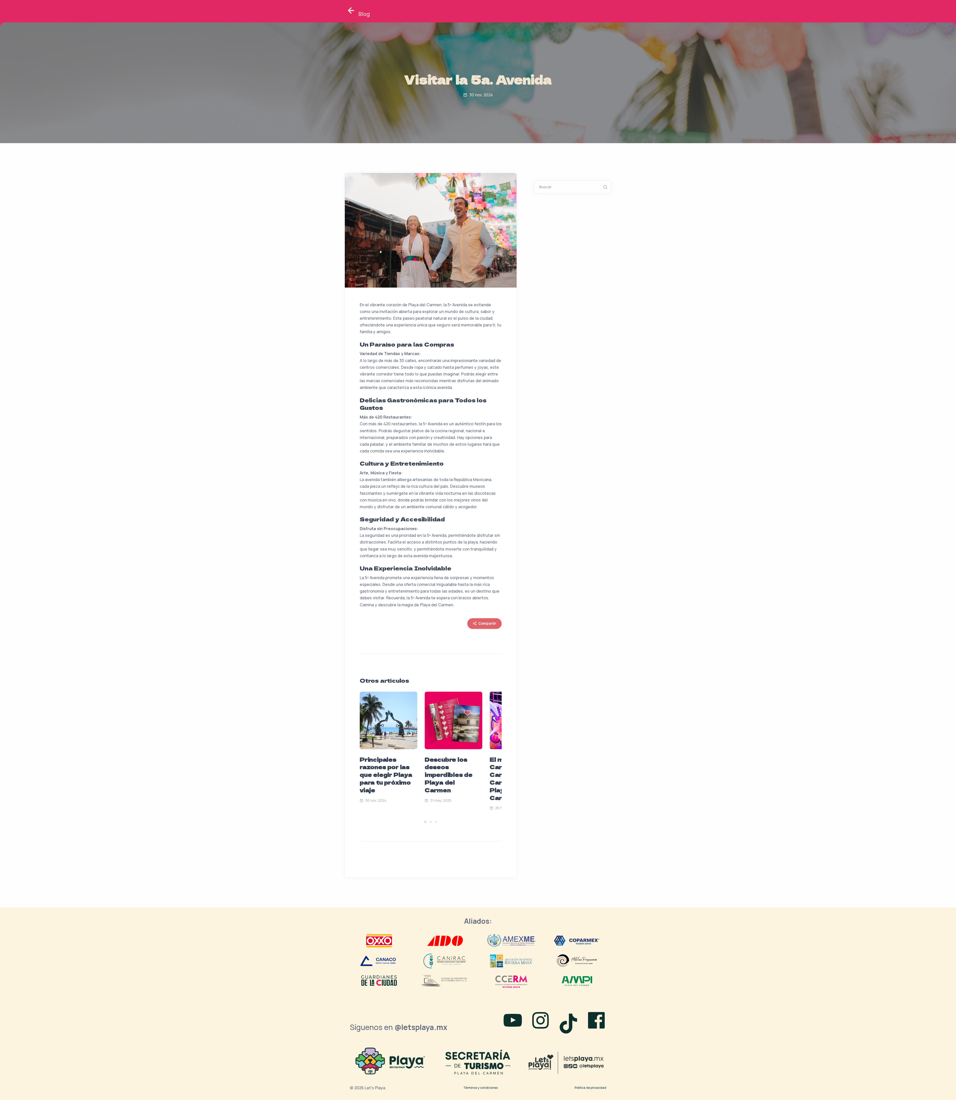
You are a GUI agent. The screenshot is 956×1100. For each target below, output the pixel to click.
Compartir (487, 623)
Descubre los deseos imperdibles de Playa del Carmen (449, 774)
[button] (425, 822)
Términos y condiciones (480, 1088)
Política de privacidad (590, 1088)
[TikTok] (570, 1021)
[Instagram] (540, 1021)
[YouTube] (513, 1021)
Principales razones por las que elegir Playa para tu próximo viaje (386, 774)
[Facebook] (596, 1021)
